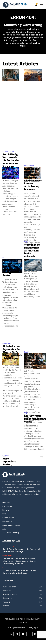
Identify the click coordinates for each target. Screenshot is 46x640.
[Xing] (17, 634)
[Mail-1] (34, 634)
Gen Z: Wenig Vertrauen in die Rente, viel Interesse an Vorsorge (10, 160)
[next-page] (42, 457)
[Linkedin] (11, 634)
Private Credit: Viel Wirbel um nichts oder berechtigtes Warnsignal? (33, 361)
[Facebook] (28, 634)
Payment (27, 242)
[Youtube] (23, 634)
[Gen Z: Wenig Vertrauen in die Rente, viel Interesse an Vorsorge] (10, 75)
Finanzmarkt (29, 166)
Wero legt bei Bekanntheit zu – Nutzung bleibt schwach (32, 251)
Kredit (26, 352)
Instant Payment (8, 343)
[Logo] (14, 5)
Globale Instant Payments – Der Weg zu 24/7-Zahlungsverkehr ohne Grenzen (12, 352)
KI (3, 257)
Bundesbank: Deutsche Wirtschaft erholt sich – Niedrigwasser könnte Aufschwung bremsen (19, 561)
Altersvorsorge (8, 151)
